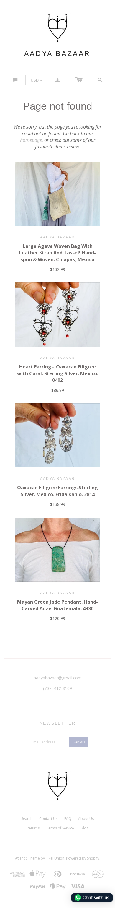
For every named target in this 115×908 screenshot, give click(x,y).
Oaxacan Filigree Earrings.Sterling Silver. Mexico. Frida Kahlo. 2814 (57, 490)
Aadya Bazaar (57, 53)
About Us (86, 818)
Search (26, 818)
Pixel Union (55, 858)
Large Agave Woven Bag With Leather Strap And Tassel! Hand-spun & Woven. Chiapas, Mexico (57, 253)
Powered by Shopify (82, 858)
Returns (33, 828)
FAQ (67, 818)
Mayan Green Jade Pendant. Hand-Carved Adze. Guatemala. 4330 (57, 605)
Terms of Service (60, 828)
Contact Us (48, 818)
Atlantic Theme (27, 858)
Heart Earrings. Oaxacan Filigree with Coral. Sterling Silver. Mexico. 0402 (57, 373)
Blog (84, 828)
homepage (31, 140)
